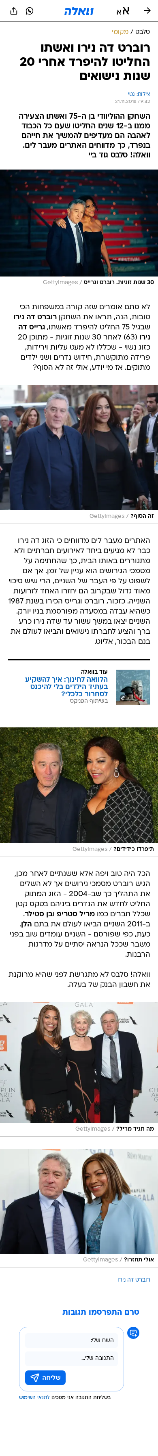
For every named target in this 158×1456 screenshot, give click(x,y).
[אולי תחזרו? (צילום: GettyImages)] (79, 1208)
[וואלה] (79, 11)
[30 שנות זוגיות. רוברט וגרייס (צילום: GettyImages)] (79, 230)
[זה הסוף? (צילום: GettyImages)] (79, 454)
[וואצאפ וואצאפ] (30, 11)
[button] (123, 11)
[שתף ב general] (13, 10)
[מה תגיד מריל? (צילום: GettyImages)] (79, 1069)
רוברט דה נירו (133, 1280)
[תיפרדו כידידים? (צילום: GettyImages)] (79, 792)
